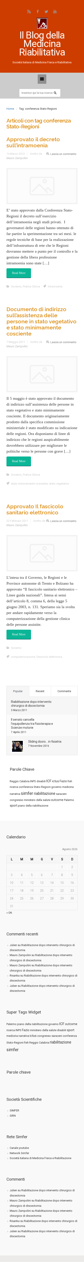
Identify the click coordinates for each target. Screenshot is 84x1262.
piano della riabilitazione (33, 805)
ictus (55, 781)
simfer (27, 793)
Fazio (63, 781)
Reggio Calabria (20, 781)
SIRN (13, 1115)
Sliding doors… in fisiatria (44, 741)
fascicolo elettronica (49, 656)
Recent (40, 691)
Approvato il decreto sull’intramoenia (33, 142)
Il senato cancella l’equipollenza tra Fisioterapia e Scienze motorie (32, 723)
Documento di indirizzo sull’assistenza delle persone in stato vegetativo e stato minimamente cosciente (41, 321)
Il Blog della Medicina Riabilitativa (42, 43)
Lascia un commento (63, 154)
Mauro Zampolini (17, 158)
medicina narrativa (17, 1035)
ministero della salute (37, 800)
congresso (16, 800)
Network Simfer (19, 1153)
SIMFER (14, 1110)
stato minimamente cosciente (29, 483)
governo (56, 787)
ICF (48, 781)
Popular (18, 691)
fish (70, 781)
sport (13, 805)
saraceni (61, 793)
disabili (41, 781)
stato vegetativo (59, 483)
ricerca (14, 787)
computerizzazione (23, 656)
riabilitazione (44, 793)
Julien (13, 945)
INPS (33, 781)
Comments (64, 691)
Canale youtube (19, 1148)
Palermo (69, 800)
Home (10, 108)
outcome (57, 800)
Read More (18, 273)
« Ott (9, 912)
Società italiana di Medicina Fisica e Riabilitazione (40, 1158)
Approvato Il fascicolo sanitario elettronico (34, 509)
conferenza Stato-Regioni (35, 787)
